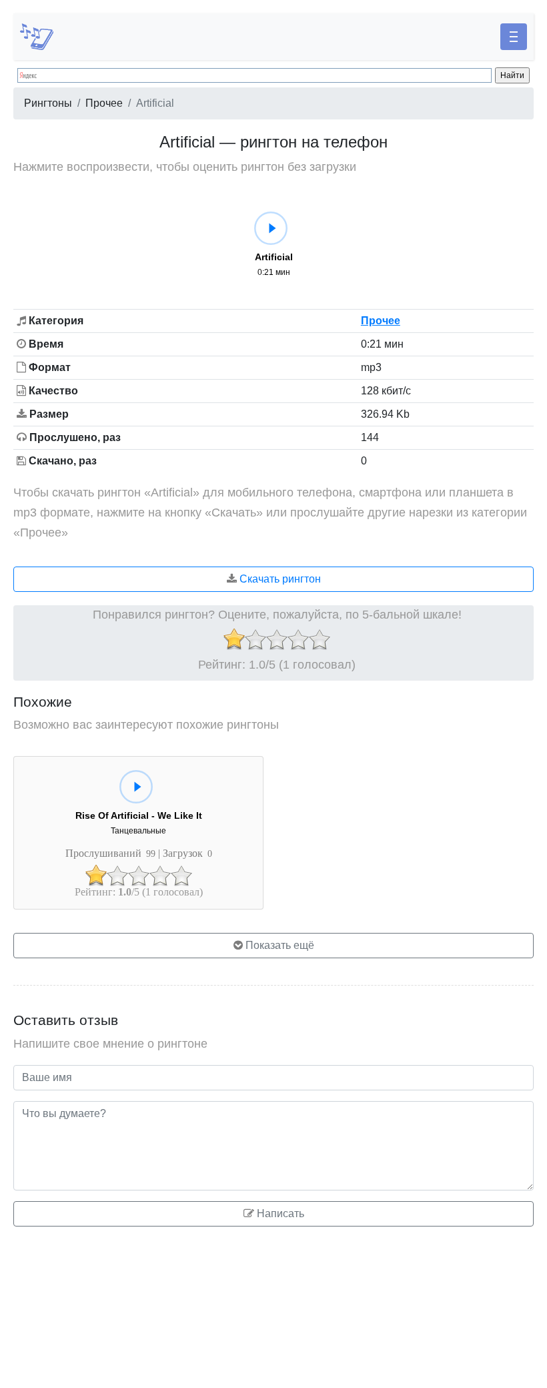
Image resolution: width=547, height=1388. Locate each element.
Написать (279, 1213)
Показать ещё (278, 945)
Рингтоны (48, 103)
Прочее (104, 103)
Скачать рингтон (279, 579)
